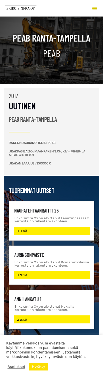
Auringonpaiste (29, 255)
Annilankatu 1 (27, 299)
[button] (95, 8)
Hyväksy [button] (38, 366)
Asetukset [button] (16, 366)
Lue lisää (22, 231)
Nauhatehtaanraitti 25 (36, 211)
